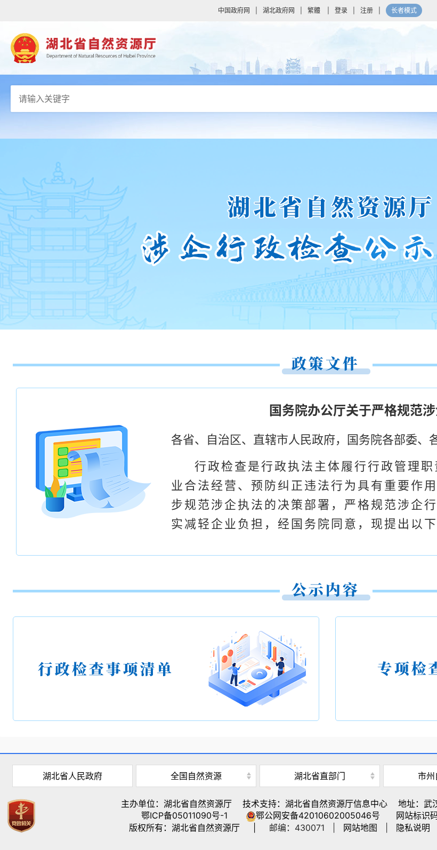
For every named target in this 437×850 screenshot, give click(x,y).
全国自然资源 (196, 776)
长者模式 (404, 10)
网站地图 (360, 827)
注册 (366, 10)
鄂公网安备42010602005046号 (318, 815)
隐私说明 (413, 827)
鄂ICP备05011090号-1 (184, 815)
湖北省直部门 (319, 776)
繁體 (313, 10)
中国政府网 (234, 10)
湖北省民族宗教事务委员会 (320, 757)
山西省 (196, 757)
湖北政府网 (279, 10)
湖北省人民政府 (72, 776)
